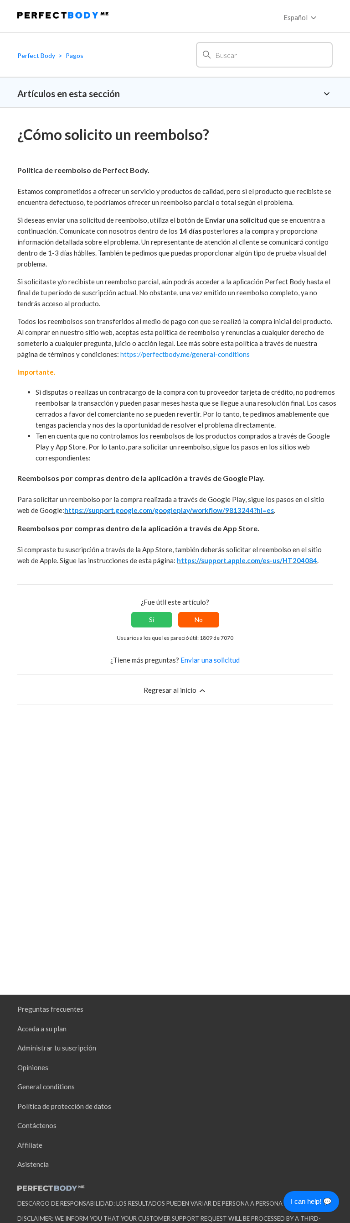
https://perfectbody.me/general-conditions (185, 354)
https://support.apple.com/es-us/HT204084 (247, 560)
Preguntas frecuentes (50, 1009)
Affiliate (29, 1145)
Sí (151, 619)
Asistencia (33, 1164)
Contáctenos (37, 1125)
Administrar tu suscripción (56, 1048)
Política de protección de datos (64, 1106)
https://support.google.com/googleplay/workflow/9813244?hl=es (169, 510)
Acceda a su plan (42, 1028)
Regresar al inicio (171, 690)
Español (296, 17)
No (199, 619)
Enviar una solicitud (210, 660)
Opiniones (32, 1067)
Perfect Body (36, 55)
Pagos (74, 55)
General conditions (46, 1086)
